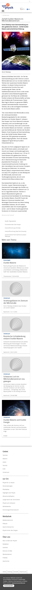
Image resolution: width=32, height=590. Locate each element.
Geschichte (6, 561)
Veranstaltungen (8, 486)
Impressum (23, 572)
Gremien (5, 547)
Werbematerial (7, 554)
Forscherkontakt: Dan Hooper (13, 224)
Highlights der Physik (9, 493)
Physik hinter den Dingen (10, 530)
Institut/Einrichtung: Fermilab (12, 228)
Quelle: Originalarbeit (10, 221)
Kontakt (16, 572)
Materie (5, 458)
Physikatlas (6, 489)
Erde (4, 469)
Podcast (5, 523)
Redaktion (6, 544)
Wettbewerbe (7, 506)
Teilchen (5, 455)
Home (4, 572)
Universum (6, 15)
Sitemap (9, 572)
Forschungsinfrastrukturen (11, 510)
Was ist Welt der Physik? (10, 540)
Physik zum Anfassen (9, 503)
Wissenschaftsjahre (8, 496)
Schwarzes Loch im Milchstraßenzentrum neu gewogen (14, 378)
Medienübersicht (8, 520)
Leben (4, 462)
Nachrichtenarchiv (8, 527)
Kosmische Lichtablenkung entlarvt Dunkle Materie (14, 337)
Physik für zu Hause (8, 482)
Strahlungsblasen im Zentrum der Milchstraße (15, 301)
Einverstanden (8, 586)
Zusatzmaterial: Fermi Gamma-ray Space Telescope (15, 235)
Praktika (5, 558)
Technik (5, 465)
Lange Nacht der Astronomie (11, 499)
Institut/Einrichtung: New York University (15, 231)
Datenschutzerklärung (18, 583)
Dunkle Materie (9, 263)
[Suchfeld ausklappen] (29, 1)
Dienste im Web (7, 551)
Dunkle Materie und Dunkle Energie (14, 421)
